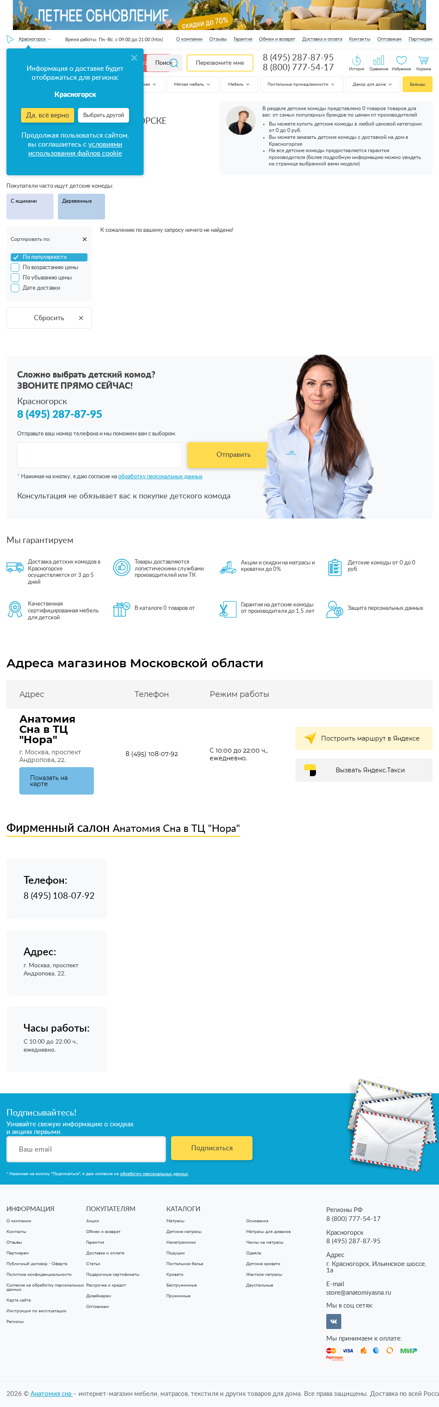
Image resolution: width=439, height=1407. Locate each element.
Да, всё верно (47, 115)
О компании (189, 39)
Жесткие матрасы (264, 1274)
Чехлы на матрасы (264, 1242)
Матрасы (175, 1221)
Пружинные (178, 1296)
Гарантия (243, 39)
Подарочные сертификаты (112, 1274)
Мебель (236, 84)
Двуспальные (259, 1285)
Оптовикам (389, 39)
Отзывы (218, 39)
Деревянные (77, 201)
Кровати (174, 1274)
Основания (257, 1221)
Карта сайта (18, 1300)
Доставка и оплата (322, 39)
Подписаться (212, 1148)
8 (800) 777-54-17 (298, 67)
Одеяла (253, 1253)
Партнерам (421, 39)
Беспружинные (181, 1285)
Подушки (175, 1253)
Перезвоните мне (220, 63)
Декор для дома (370, 84)
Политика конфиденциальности (39, 1274)
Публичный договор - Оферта (36, 1264)
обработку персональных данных (160, 477)
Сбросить (49, 318)
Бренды (417, 84)
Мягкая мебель (189, 84)
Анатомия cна (51, 1394)
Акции (92, 1221)
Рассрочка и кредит (106, 1285)
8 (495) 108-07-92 (152, 754)
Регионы (15, 1322)
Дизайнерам (98, 1296)
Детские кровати (263, 1264)
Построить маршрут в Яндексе (370, 738)
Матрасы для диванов (268, 1232)
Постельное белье (184, 1264)
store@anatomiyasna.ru (358, 1293)
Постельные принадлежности (299, 84)
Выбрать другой (103, 115)
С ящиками (24, 201)
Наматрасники (181, 1242)
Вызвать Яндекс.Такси (370, 770)
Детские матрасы (183, 1232)
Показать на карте (49, 781)
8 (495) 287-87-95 (298, 58)
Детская (142, 84)
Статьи (93, 1264)
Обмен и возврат (277, 39)
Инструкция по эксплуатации (36, 1311)
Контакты (359, 39)
